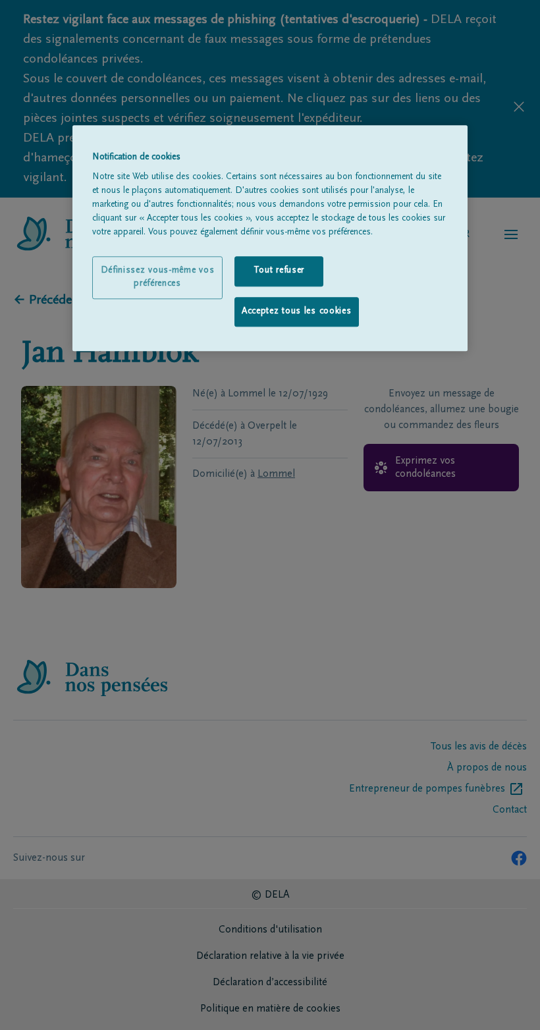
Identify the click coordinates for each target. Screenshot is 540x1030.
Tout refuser (279, 270)
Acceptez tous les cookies (297, 311)
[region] (270, 238)
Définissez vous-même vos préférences (158, 277)
